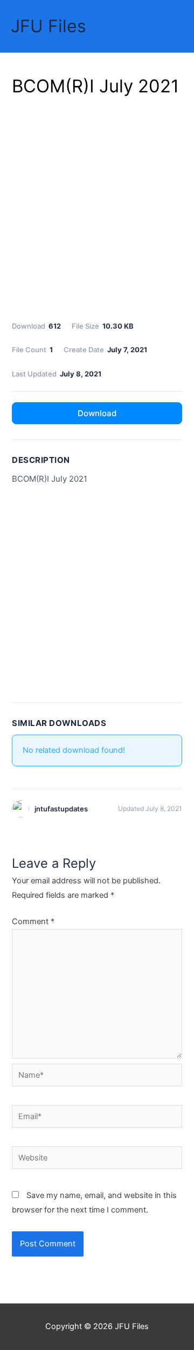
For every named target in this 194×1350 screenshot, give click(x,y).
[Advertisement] (97, 206)
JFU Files (48, 26)
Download (97, 413)
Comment (33, 921)
